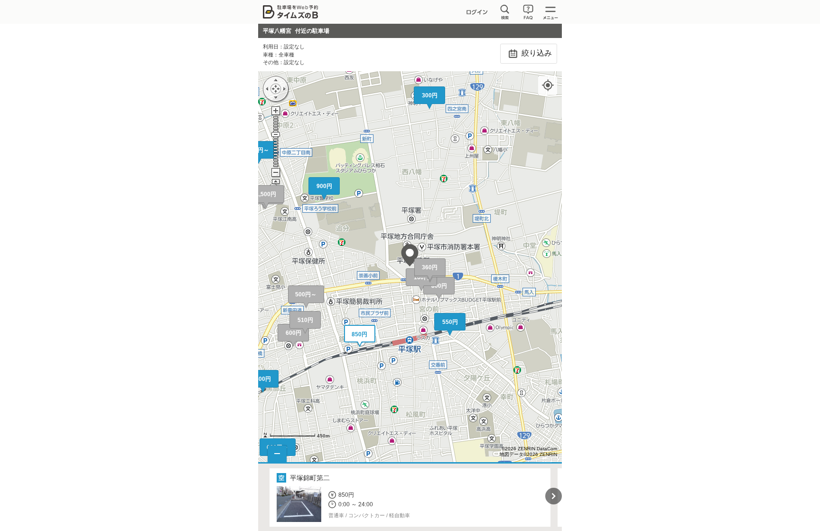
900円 (324, 186)
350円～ (258, 150)
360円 (430, 267)
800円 (439, 286)
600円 (293, 333)
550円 (450, 322)
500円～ (306, 294)
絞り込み (536, 53)
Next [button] (553, 496)
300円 (263, 379)
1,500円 (266, 194)
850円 (359, 334)
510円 (305, 320)
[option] (410, 497)
